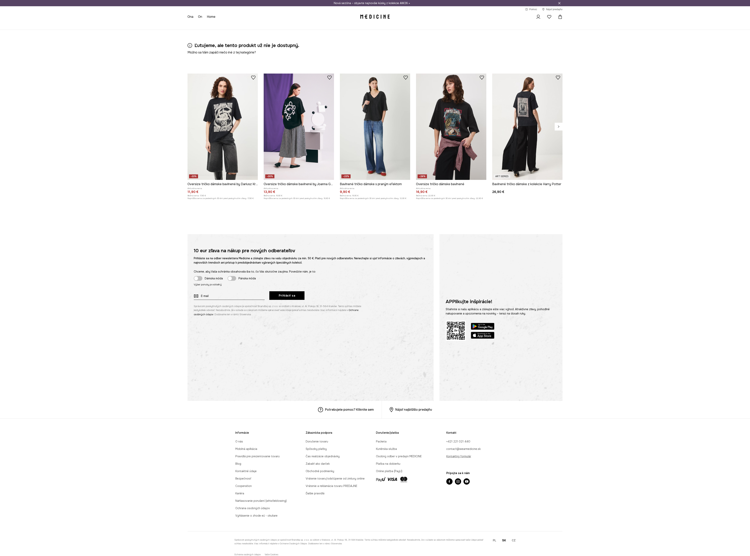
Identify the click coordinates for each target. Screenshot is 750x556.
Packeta (381, 441)
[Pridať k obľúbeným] (253, 77)
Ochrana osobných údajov (252, 508)
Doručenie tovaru (317, 441)
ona (190, 17)
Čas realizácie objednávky (323, 456)
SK (504, 540)
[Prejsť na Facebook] (449, 482)
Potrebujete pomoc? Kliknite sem (349, 410)
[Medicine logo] (375, 16)
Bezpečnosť (243, 478)
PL (494, 540)
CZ (514, 540)
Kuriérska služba (386, 449)
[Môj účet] (538, 16)
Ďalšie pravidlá (315, 493)
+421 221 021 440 (458, 441)
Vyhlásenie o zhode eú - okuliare (256, 515)
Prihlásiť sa (287, 295)
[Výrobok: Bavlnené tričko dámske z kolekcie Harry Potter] (527, 127)
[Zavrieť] (559, 3)
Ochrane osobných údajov (293, 543)
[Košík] (559, 16)
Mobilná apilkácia (246, 449)
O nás (239, 441)
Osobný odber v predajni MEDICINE (399, 456)
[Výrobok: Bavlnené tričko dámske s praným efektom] (375, 127)
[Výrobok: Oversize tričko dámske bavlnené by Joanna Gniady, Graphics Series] (299, 127)
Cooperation (243, 486)
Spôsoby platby (316, 449)
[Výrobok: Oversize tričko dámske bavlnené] (451, 127)
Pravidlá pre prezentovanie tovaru (257, 456)
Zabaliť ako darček (318, 463)
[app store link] (482, 336)
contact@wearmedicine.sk (463, 449)
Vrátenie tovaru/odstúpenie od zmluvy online (335, 478)
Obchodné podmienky (320, 471)
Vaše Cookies (271, 554)
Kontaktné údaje (246, 471)
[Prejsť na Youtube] (466, 482)
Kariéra (239, 493)
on (200, 17)
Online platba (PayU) (389, 471)
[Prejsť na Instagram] (458, 482)
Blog (238, 463)
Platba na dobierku (388, 463)
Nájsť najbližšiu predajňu (413, 410)
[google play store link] (482, 327)
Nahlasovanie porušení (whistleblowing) (261, 501)
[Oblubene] (549, 16)
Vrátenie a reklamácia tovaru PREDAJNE (331, 486)
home (211, 17)
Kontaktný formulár (458, 456)
